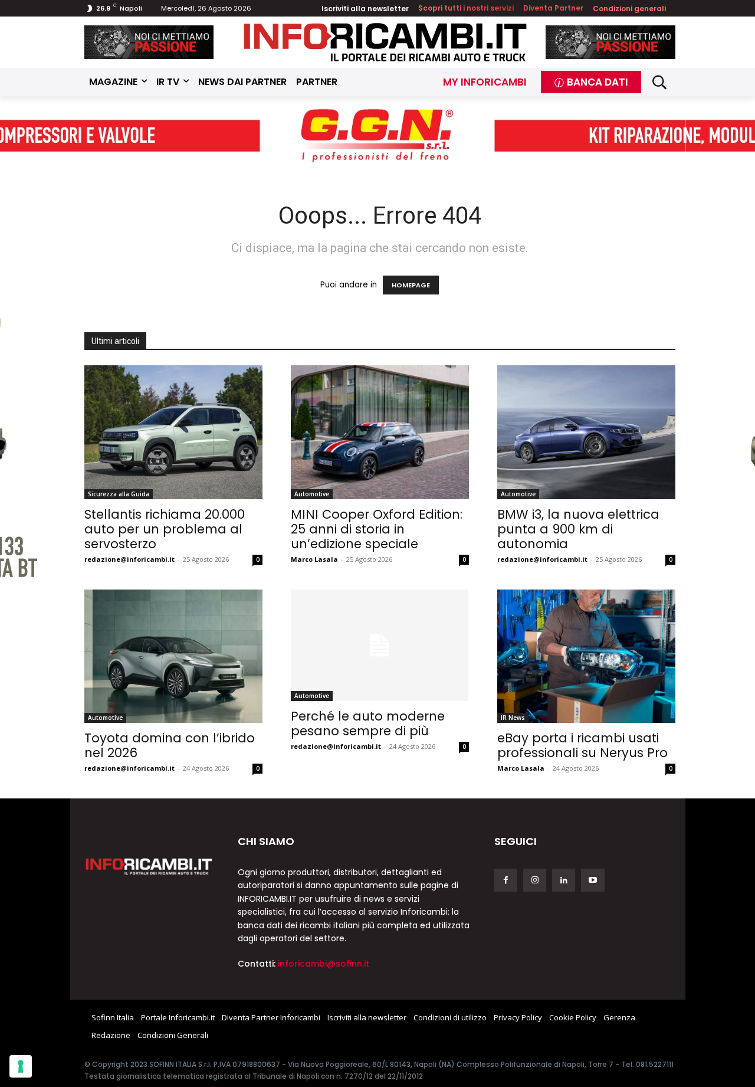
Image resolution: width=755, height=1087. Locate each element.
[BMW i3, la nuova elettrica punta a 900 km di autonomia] (586, 432)
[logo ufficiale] (149, 865)
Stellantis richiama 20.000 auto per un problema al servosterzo (164, 529)
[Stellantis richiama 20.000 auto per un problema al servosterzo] (173, 432)
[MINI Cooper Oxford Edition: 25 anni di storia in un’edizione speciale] (380, 432)
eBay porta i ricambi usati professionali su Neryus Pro (582, 745)
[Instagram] (534, 880)
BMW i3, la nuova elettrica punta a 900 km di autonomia (578, 529)
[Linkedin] (563, 880)
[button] (660, 82)
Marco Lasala (314, 559)
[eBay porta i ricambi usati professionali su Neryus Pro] (586, 656)
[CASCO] (149, 42)
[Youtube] (592, 880)
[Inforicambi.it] (385, 42)
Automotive (311, 494)
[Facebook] (505, 880)
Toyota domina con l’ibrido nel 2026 (169, 745)
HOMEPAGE (411, 285)
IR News (513, 717)
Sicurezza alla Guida (118, 494)
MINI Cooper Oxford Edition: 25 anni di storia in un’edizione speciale (376, 529)
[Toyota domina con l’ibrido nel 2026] (173, 656)
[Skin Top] (377, 136)
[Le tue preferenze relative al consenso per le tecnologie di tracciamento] (20, 1066)
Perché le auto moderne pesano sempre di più (368, 723)
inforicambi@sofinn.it (323, 964)
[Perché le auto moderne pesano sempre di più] (380, 645)
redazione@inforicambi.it (129, 559)
